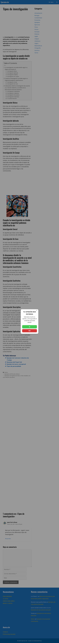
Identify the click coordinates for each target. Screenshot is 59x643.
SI (29, 327)
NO (29, 331)
